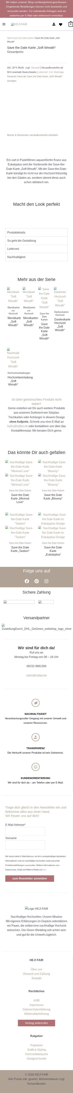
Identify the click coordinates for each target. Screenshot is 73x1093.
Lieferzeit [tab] (13, 248)
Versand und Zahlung (36, 973)
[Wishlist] (60, 24)
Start (9, 38)
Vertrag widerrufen (36, 1023)
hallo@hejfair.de (17, 426)
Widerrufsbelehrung (36, 1013)
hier (44, 870)
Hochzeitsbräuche (36, 1054)
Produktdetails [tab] (16, 232)
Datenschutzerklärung (36, 1009)
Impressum (36, 1004)
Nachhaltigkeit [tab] (16, 257)
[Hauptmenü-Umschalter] (4, 24)
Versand (35, 67)
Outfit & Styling (36, 1049)
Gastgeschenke (36, 1058)
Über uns (36, 969)
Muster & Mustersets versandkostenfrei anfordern (32, 135)
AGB (36, 1000)
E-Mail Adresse (15, 824)
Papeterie (36, 1045)
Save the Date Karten (23, 38)
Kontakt (36, 978)
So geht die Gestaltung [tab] (21, 240)
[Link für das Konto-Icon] (53, 24)
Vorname (11, 838)
